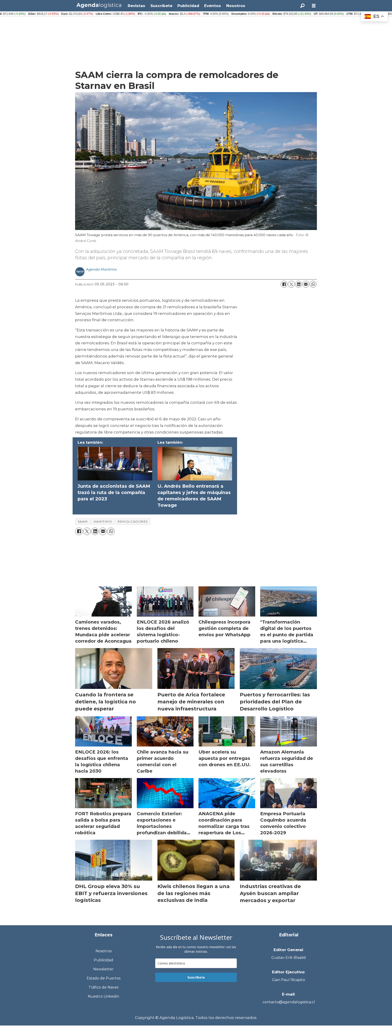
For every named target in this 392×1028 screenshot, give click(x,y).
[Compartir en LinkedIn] (298, 284)
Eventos (212, 5)
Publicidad (188, 5)
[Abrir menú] (314, 5)
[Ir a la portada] (99, 5)
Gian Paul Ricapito (288, 980)
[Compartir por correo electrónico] (305, 284)
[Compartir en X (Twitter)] (291, 284)
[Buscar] (302, 5)
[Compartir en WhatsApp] (313, 284)
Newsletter (103, 969)
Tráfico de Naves (103, 987)
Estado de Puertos (103, 978)
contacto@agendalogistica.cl (288, 1002)
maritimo (102, 521)
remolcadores (133, 521)
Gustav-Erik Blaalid (288, 957)
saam (83, 521)
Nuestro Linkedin (103, 996)
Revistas (136, 5)
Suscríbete (161, 5)
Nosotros (235, 5)
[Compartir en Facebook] (284, 284)
